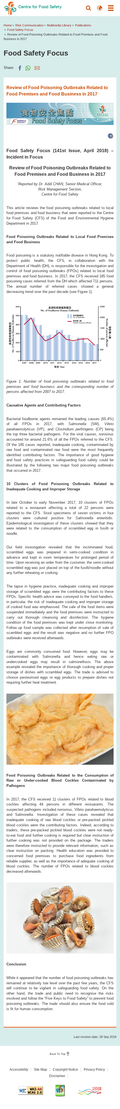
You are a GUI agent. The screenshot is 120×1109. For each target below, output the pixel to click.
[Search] (88, 8)
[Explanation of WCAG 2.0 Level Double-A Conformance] (30, 1090)
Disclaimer (57, 1076)
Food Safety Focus (20, 29)
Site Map (40, 1070)
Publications (83, 25)
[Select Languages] (99, 8)
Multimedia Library (59, 25)
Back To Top (58, 1054)
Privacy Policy (94, 1070)
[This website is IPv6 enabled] (60, 1091)
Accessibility (18, 1070)
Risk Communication (29, 25)
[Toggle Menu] (110, 8)
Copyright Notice (65, 1070)
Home (8, 25)
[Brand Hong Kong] (89, 1091)
